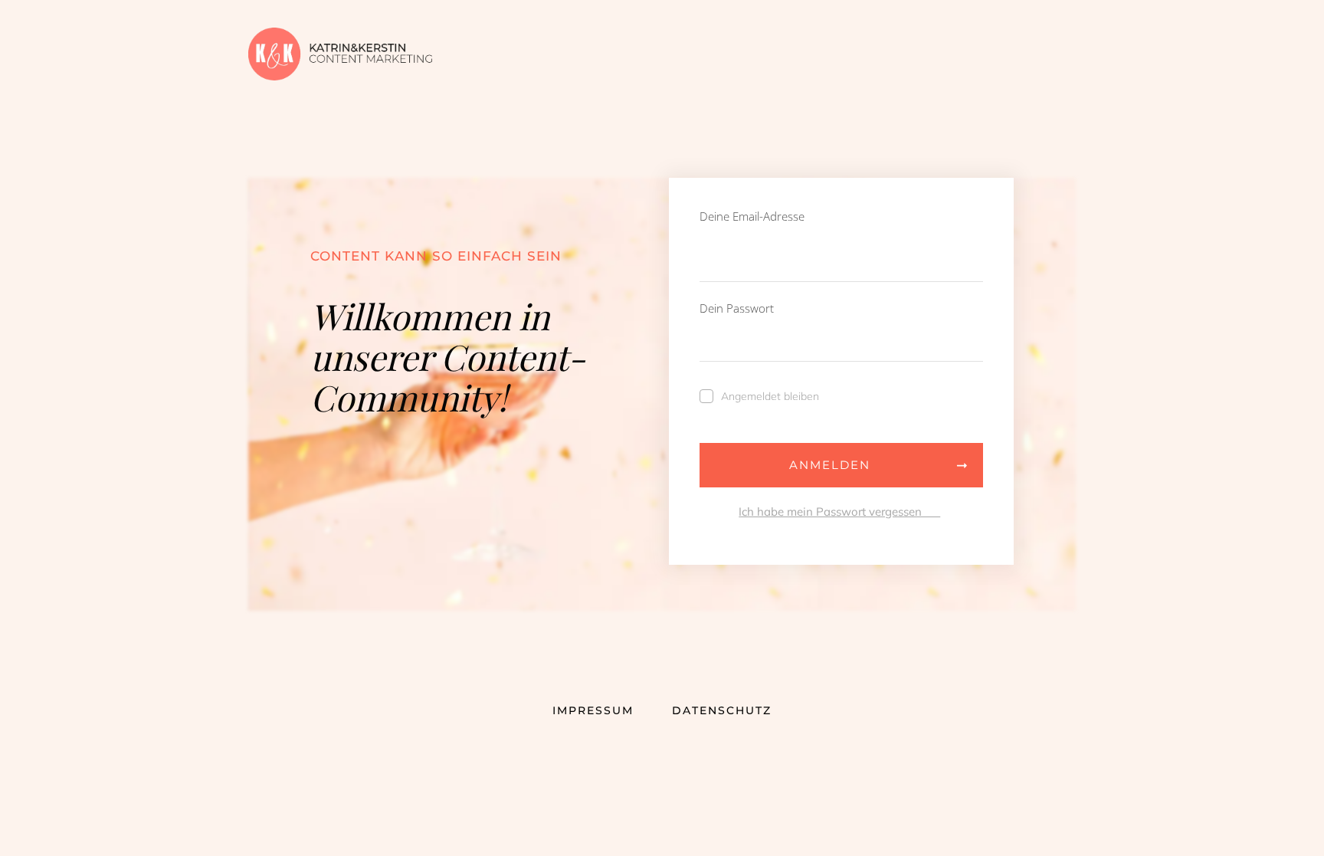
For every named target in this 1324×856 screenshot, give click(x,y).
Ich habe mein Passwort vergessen (839, 511)
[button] (33, 822)
